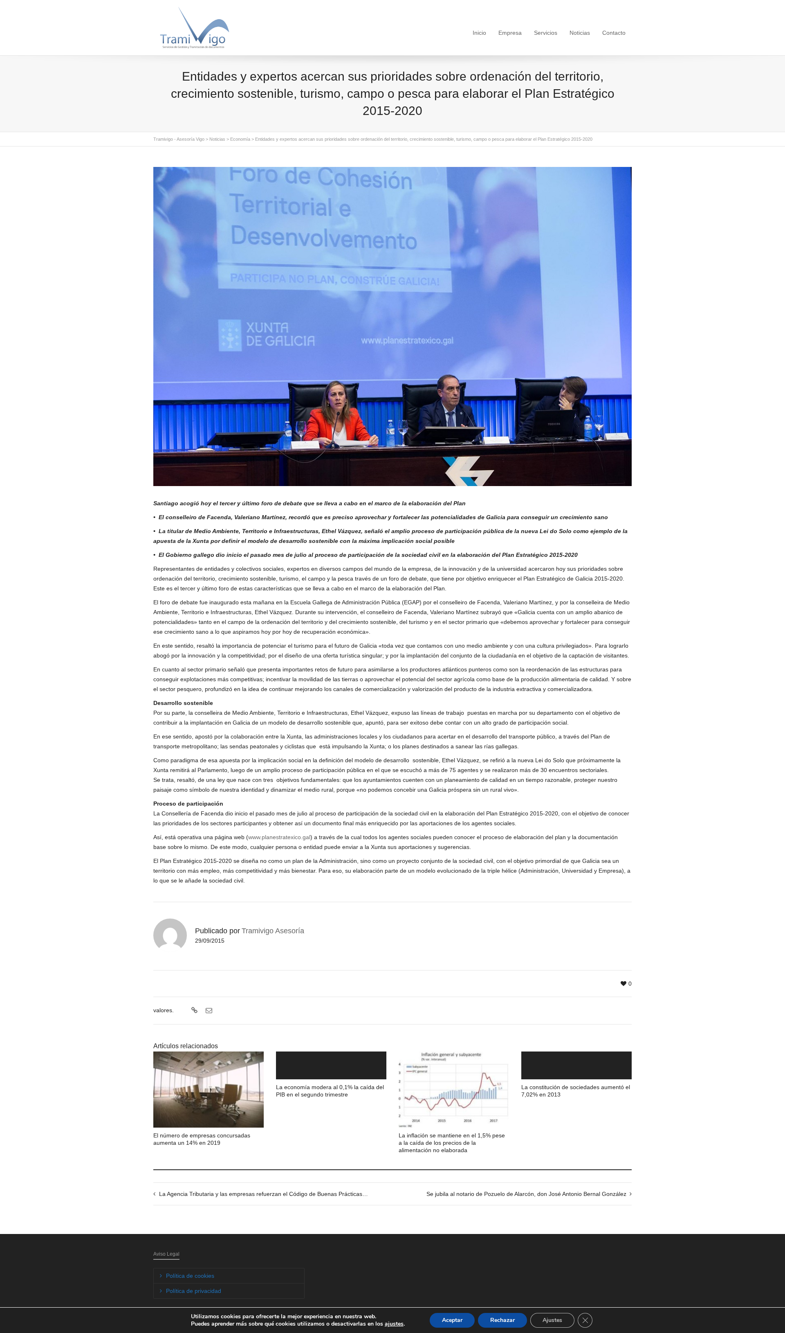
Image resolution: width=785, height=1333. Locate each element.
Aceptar (452, 1320)
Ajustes (552, 1320)
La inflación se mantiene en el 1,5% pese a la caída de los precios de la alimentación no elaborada (452, 1142)
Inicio (479, 32)
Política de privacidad (193, 1291)
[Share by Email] (208, 1010)
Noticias (580, 32)
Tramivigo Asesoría (273, 931)
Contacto (614, 32)
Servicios (545, 32)
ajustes (394, 1324)
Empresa (510, 32)
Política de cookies (190, 1275)
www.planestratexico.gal (279, 837)
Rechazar (502, 1320)
